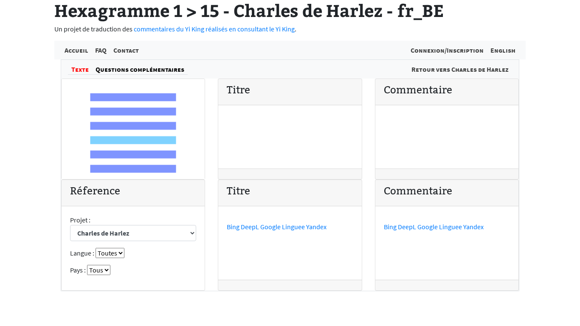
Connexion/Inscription (447, 50)
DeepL (250, 226)
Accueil (76, 50)
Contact (126, 50)
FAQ (101, 50)
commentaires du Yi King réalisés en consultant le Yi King (214, 29)
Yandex (316, 226)
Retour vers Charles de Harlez (460, 69)
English (502, 50)
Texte (80, 69)
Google (270, 226)
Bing (233, 226)
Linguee (293, 226)
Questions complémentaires (140, 69)
